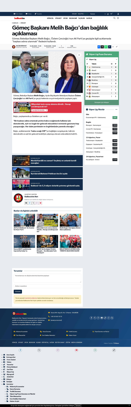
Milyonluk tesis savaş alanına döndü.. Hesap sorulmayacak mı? (47, 229)
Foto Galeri (19, 14)
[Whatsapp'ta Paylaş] (106, 46)
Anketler (10, 377)
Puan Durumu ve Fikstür (102, 331)
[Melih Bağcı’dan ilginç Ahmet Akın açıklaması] (70, 220)
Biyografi (10, 374)
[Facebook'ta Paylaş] (99, 46)
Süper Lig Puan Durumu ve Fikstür (22, 394)
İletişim (9, 382)
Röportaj (10, 372)
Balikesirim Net (31, 197)
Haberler (15, 23)
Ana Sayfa (10, 355)
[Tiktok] (105, 317)
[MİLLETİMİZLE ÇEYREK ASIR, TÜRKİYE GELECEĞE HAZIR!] (70, 241)
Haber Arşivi (72, 335)
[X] (94, 317)
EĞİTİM (68, 342)
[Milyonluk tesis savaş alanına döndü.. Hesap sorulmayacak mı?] (47, 220)
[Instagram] (36, 203)
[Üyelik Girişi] (117, 14)
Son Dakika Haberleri (48, 335)
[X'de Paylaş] (102, 46)
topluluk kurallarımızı (31, 298)
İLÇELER (82, 18)
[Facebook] (29, 203)
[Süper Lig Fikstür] (116, 109)
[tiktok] (114, 350)
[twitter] (39, 350)
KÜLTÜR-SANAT (60, 342)
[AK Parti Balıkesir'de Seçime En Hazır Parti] (24, 220)
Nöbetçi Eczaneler (22, 331)
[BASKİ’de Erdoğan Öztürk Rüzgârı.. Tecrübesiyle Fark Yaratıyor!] (47, 241)
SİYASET (58, 18)
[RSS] (112, 317)
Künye (9, 379)
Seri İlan (10, 369)
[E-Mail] (26, 203)
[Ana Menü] (118, 18)
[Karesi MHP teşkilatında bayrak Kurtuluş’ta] (24, 241)
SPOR (65, 18)
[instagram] (57, 350)
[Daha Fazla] (109, 46)
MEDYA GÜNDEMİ (76, 342)
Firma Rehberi (12, 367)
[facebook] (20, 350)
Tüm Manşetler (20, 335)
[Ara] (114, 18)
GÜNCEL (50, 18)
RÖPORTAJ (45, 342)
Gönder (18, 291)
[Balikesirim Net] (18, 198)
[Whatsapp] (108, 317)
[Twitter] (33, 203)
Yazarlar (39, 14)
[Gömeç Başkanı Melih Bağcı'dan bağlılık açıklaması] (47, 72)
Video (30, 14)
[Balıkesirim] (19, 18)
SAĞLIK (89, 18)
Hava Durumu (47, 331)
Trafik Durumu (73, 331)
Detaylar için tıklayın (102, 102)
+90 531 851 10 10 (56, 316)
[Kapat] (130, 405)
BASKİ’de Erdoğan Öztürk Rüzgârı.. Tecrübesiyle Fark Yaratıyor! (46, 251)
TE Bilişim (116, 343)
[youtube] (76, 350)
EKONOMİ (73, 18)
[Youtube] (40, 203)
